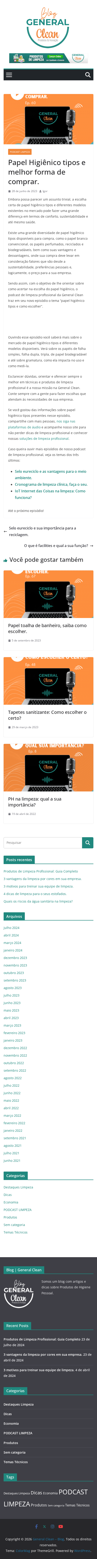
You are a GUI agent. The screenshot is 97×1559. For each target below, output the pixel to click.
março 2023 (12, 1025)
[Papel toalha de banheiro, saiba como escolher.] (48, 573)
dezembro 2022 (15, 1048)
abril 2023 (11, 1018)
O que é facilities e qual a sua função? (56, 545)
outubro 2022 (14, 1063)
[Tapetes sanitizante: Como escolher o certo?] (48, 660)
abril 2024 (11, 935)
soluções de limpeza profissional (44, 438)
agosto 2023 (13, 988)
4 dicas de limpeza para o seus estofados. (35, 894)
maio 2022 (11, 1100)
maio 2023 (11, 1010)
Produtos (10, 1217)
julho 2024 (11, 928)
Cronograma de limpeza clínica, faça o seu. (51, 484)
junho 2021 (12, 1160)
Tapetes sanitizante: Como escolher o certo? (47, 715)
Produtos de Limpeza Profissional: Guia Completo (41, 871)
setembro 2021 (15, 1138)
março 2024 (12, 943)
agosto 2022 (13, 1078)
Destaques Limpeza (18, 1187)
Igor (45, 191)
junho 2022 (12, 1093)
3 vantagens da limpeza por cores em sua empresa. (43, 879)
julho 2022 (11, 1085)
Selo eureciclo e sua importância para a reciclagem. (42, 531)
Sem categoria (14, 1225)
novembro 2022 (15, 1055)
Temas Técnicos (16, 1232)
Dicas (8, 1195)
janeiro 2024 (13, 950)
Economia (11, 1202)
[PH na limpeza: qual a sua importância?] (48, 747)
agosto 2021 (13, 1145)
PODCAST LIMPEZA (20, 151)
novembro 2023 (15, 965)
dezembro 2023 (15, 958)
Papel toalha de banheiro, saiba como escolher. (47, 628)
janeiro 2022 (13, 1130)
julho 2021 (11, 1153)
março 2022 (12, 1115)
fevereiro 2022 (14, 1123)
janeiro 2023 (13, 1040)
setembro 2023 (15, 980)
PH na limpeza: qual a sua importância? (34, 802)
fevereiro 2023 (14, 1033)
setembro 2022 (15, 1070)
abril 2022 (11, 1108)
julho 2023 (11, 995)
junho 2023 (12, 1003)
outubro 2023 (14, 973)
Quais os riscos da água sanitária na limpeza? (38, 901)
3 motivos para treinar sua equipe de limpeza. (39, 886)
